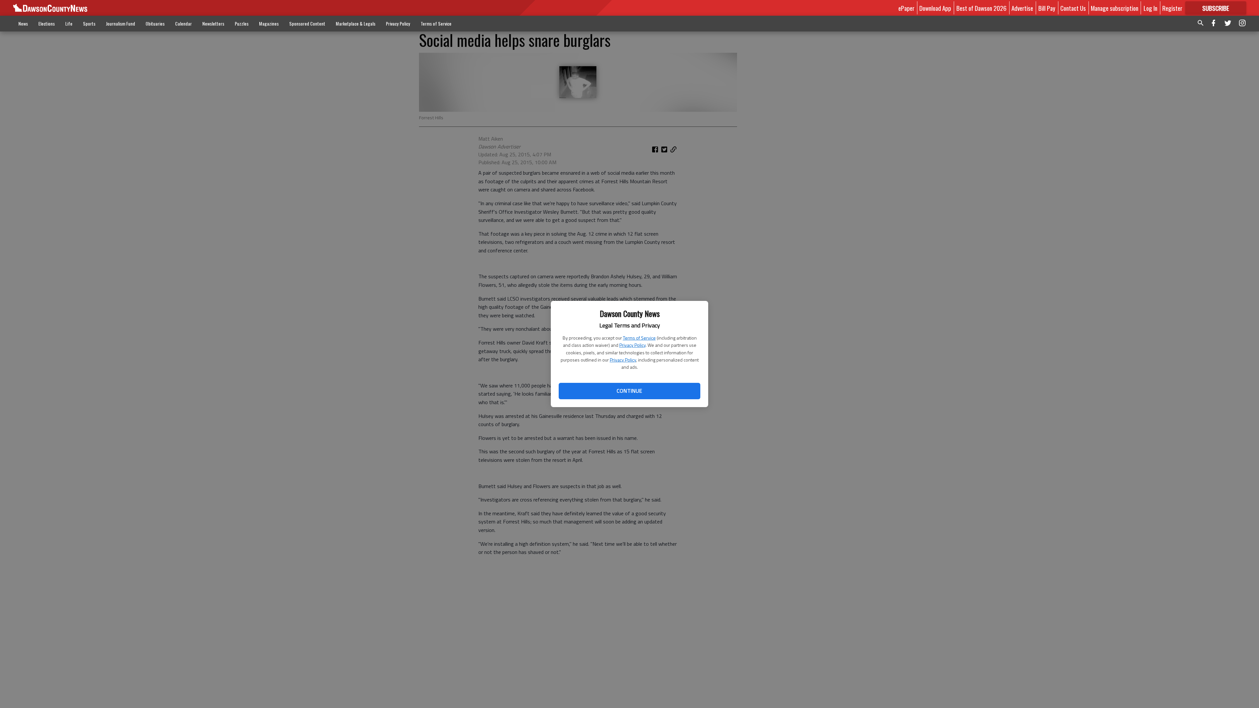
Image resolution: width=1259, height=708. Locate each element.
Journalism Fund (120, 23)
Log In (1150, 8)
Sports (89, 23)
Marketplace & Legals (355, 23)
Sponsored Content (307, 23)
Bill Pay (1046, 8)
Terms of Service (639, 337)
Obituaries (155, 23)
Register (1172, 8)
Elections (46, 23)
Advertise (1022, 8)
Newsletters (213, 23)
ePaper (906, 8)
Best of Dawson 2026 (981, 8)
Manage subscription (1114, 8)
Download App (935, 8)
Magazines (269, 23)
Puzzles (242, 23)
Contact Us (1073, 8)
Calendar (183, 23)
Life (68, 23)
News (23, 23)
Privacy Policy (632, 345)
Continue (629, 391)
